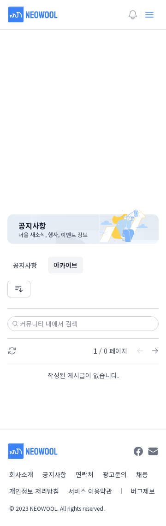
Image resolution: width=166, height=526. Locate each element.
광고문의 (115, 474)
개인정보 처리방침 (34, 491)
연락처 (85, 474)
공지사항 (25, 265)
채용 (142, 474)
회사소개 (21, 474)
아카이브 (65, 265)
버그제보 (143, 491)
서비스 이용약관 (90, 491)
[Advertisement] (83, 116)
